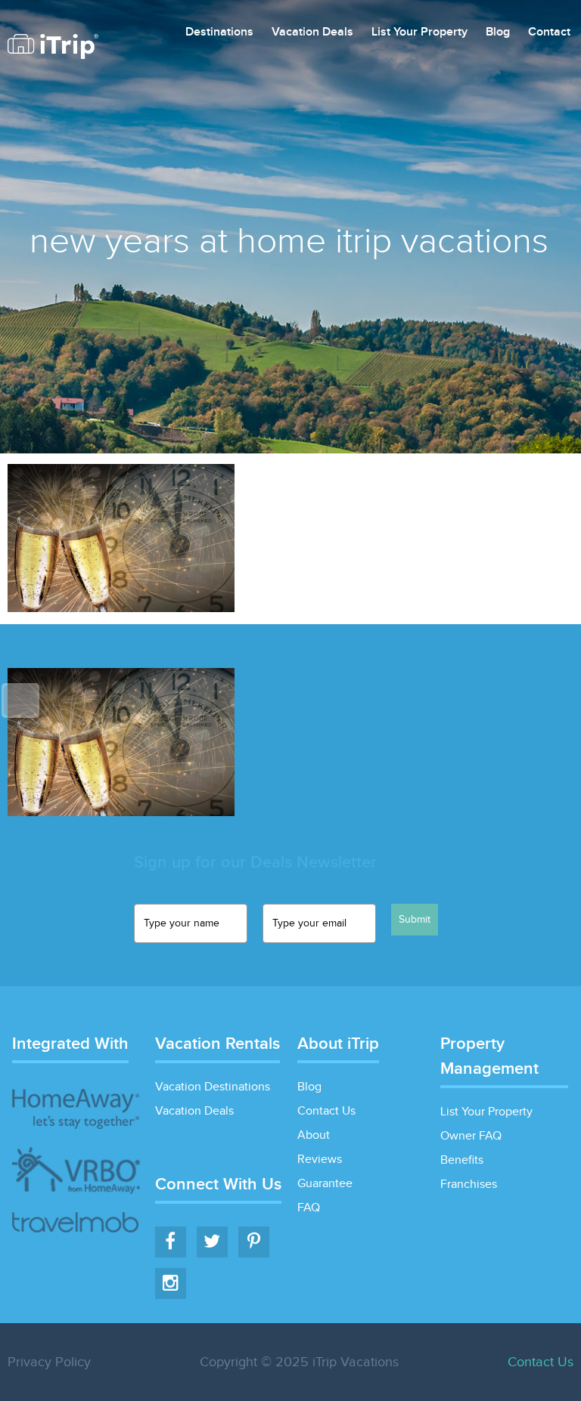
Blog (498, 32)
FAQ (308, 1208)
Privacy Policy (49, 1362)
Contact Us (326, 1111)
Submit (414, 920)
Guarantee (325, 1184)
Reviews (319, 1159)
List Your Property (419, 32)
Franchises (468, 1184)
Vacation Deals (312, 32)
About (313, 1135)
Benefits (461, 1160)
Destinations (219, 32)
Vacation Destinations (212, 1087)
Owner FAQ (471, 1136)
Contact (549, 32)
